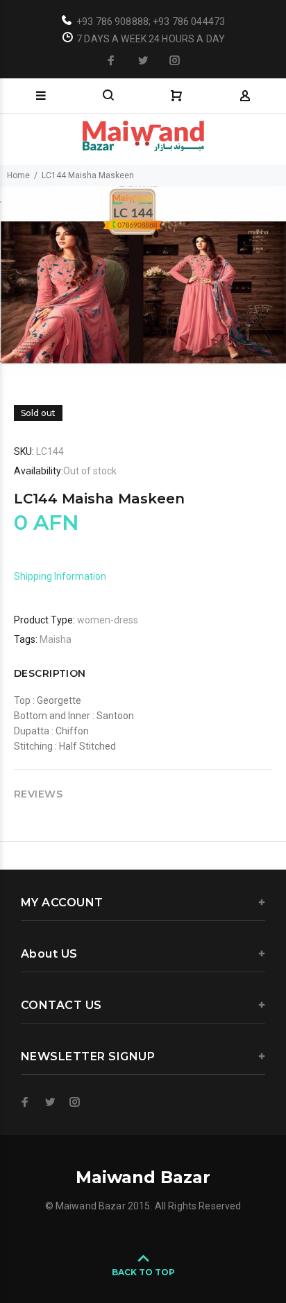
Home (18, 175)
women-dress (107, 619)
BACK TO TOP (143, 1272)
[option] (143, 282)
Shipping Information (60, 576)
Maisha (56, 639)
